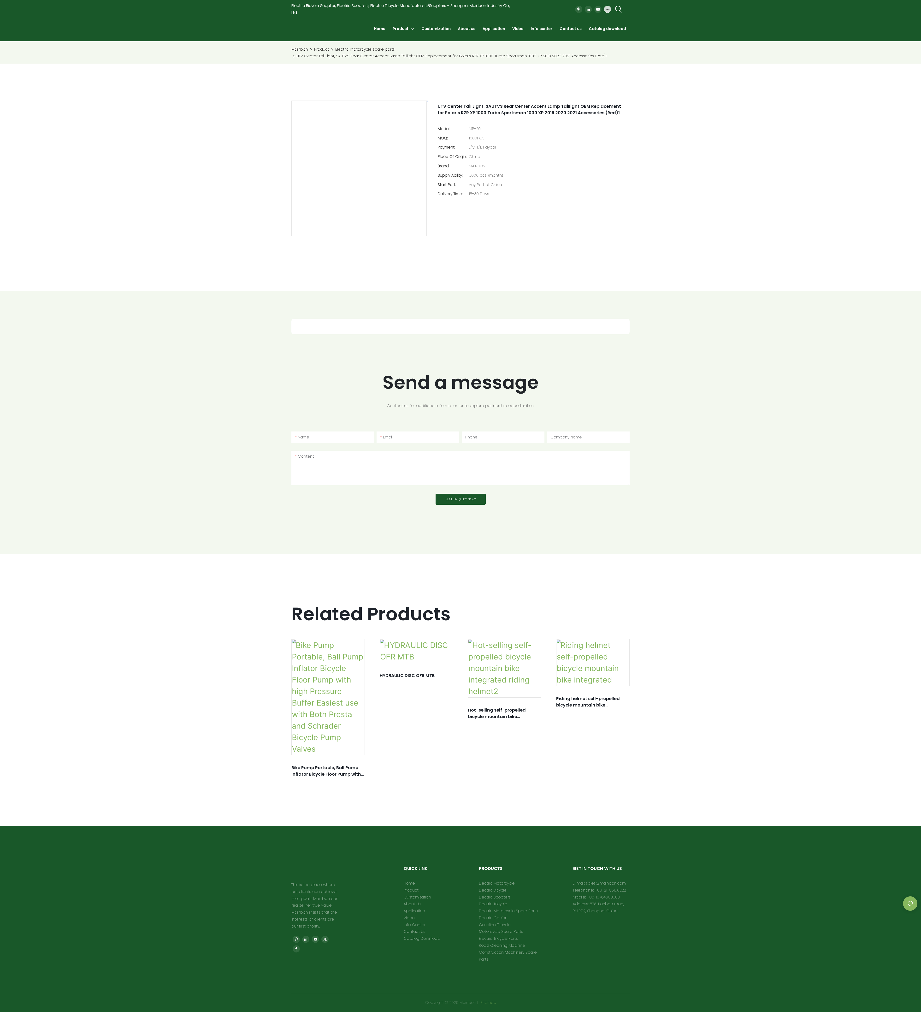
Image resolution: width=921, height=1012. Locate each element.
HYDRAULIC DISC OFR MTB (407, 675)
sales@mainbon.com (606, 883)
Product (321, 49)
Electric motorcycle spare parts (365, 49)
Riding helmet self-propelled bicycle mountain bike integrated (588, 701)
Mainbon (299, 49)
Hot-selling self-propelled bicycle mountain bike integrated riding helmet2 (497, 713)
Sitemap (487, 1002)
